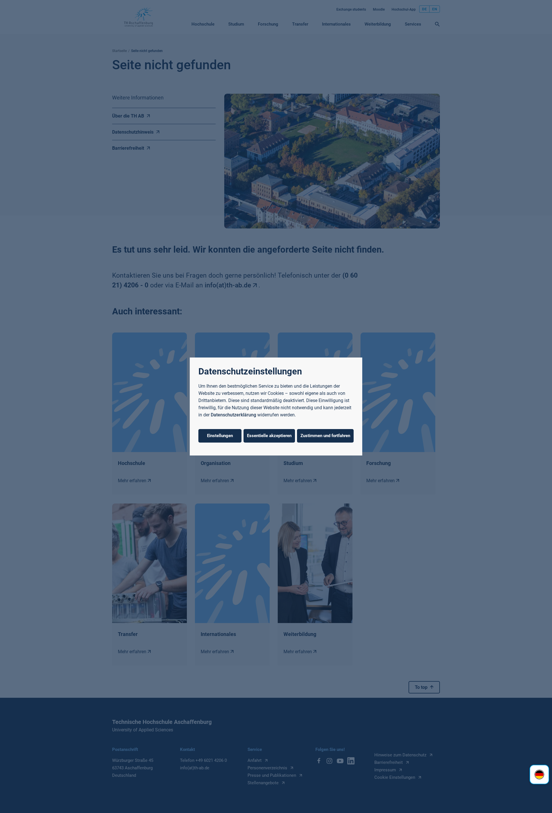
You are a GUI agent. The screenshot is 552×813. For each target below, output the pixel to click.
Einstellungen (220, 435)
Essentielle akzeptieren (269, 435)
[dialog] (276, 406)
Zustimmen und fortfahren (325, 435)
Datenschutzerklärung (233, 415)
